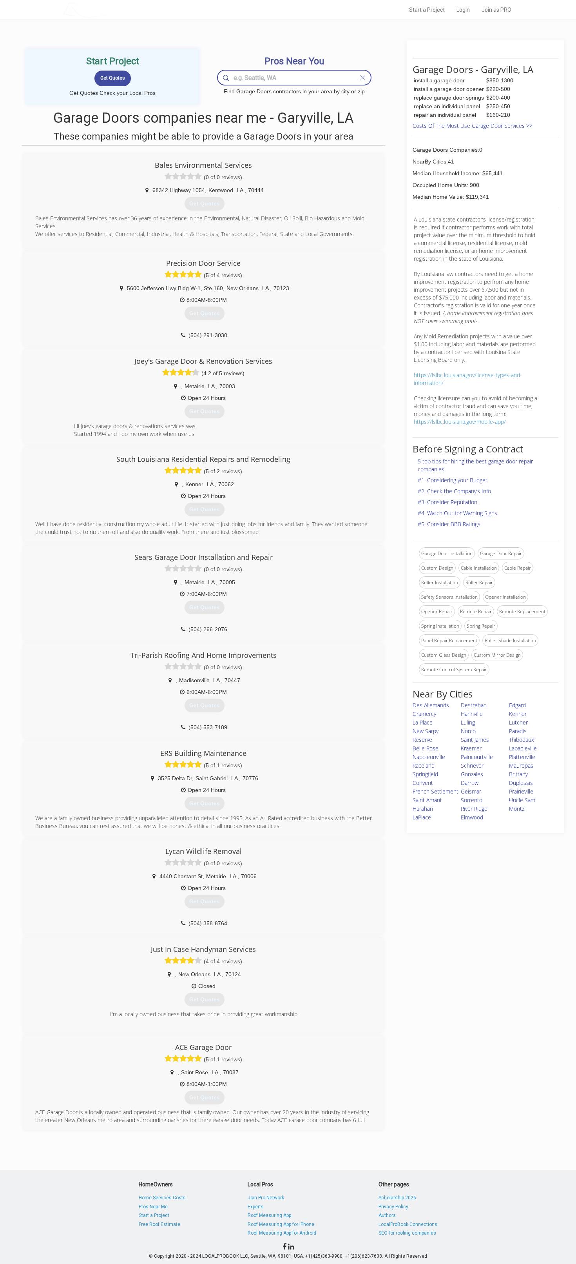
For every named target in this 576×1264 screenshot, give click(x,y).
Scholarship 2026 (397, 1197)
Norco (468, 731)
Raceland (424, 765)
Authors (387, 1215)
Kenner (518, 713)
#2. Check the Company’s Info (454, 491)
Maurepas (521, 765)
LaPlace (422, 817)
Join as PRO (496, 10)
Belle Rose (425, 748)
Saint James (475, 739)
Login (463, 10)
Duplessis (521, 782)
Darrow (469, 782)
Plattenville (522, 757)
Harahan (423, 808)
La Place (423, 722)
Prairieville (521, 791)
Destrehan (474, 705)
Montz (516, 808)
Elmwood (472, 817)
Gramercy (424, 713)
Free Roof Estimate (159, 1224)
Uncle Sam (522, 800)
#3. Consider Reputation (447, 502)
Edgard (517, 705)
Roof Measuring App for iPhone (281, 1224)
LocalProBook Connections (408, 1224)
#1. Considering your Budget (452, 480)
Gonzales (472, 774)
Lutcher (518, 722)
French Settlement (435, 791)
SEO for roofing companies (407, 1233)
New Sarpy (425, 731)
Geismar (471, 791)
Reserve (422, 739)
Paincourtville (477, 757)
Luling (468, 722)
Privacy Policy (393, 1207)
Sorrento (471, 800)
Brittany (518, 774)
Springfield (425, 774)
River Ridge (474, 808)
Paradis (518, 731)
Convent (423, 782)
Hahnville (472, 713)
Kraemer (471, 748)
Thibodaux (521, 739)
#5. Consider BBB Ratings (449, 524)
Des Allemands (431, 705)
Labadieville (523, 748)
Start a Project (427, 10)
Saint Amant (427, 800)
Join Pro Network (266, 1197)
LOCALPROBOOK (108, 9)
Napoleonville (429, 757)
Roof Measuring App (269, 1215)
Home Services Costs (162, 1197)
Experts (256, 1207)
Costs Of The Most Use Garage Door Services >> (473, 125)
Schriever (472, 765)
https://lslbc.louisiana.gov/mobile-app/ (460, 421)
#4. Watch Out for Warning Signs (457, 513)
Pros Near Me (153, 1207)
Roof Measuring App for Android (282, 1233)
